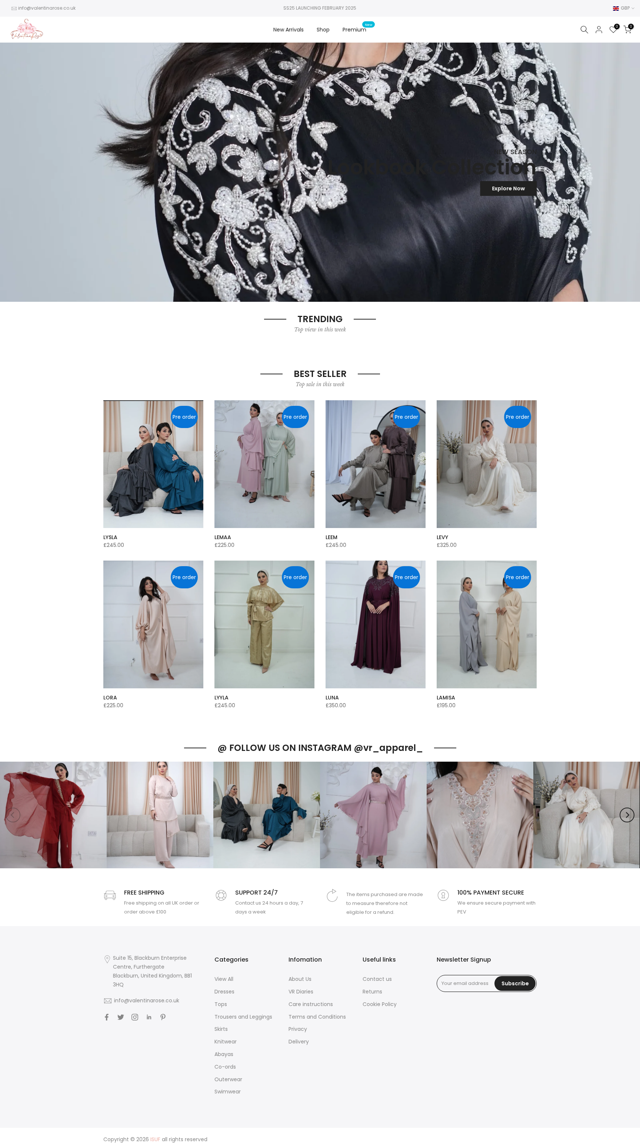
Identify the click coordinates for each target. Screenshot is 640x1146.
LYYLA (221, 697)
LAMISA (446, 697)
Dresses (224, 991)
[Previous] (13, 815)
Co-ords (225, 1066)
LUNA (332, 697)
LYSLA (110, 537)
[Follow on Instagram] (134, 1017)
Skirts (221, 1029)
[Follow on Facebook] (106, 1017)
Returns (372, 991)
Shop (323, 29)
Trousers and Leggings (243, 1016)
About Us (300, 979)
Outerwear (228, 1079)
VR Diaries (301, 991)
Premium (357, 29)
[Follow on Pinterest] (163, 1017)
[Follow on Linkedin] (149, 1017)
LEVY (442, 537)
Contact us (377, 979)
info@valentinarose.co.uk (47, 8)
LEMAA (222, 537)
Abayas (223, 1054)
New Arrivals (288, 29)
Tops (220, 1004)
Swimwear (227, 1091)
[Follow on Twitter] (120, 1017)
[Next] (627, 815)
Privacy (298, 1029)
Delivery (299, 1041)
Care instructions (311, 1004)
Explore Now (508, 188)
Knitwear (225, 1041)
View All (223, 979)
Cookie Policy (380, 1004)
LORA (110, 697)
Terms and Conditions (317, 1016)
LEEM (331, 537)
